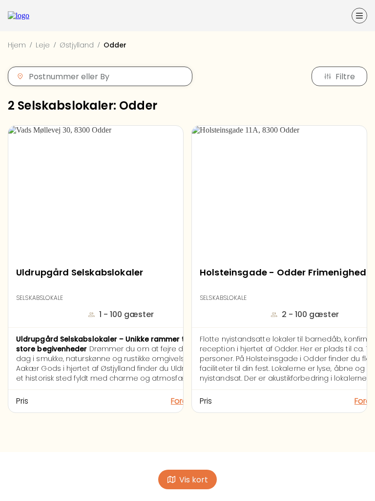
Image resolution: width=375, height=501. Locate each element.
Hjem (17, 45)
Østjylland (77, 45)
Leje (43, 45)
